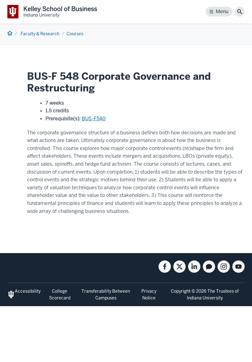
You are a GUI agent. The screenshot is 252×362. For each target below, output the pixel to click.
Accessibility (28, 291)
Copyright (181, 291)
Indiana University (205, 298)
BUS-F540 (94, 118)
